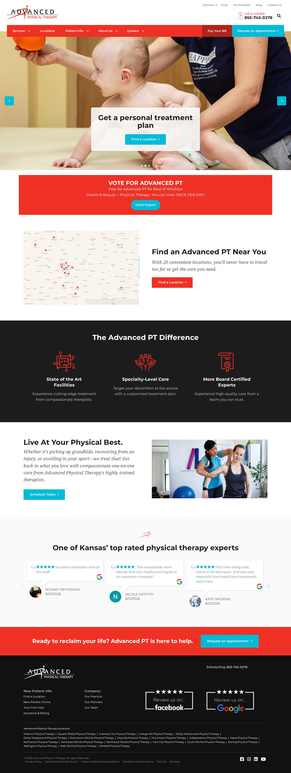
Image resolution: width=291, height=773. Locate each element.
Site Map (175, 761)
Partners (208, 5)
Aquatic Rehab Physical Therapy (77, 733)
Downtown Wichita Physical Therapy (92, 737)
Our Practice (93, 696)
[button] (142, 166)
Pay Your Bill (217, 31)
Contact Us (274, 5)
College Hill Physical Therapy (156, 733)
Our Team (91, 707)
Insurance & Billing (36, 713)
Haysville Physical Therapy (132, 737)
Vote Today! (145, 205)
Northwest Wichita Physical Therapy (128, 741)
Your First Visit (34, 707)
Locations (47, 31)
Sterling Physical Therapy (243, 741)
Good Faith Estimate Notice (61, 761)
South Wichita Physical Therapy (206, 741)
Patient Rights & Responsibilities (100, 761)
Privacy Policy (33, 761)
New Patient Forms (37, 702)
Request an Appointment (257, 31)
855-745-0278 (237, 667)
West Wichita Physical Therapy (78, 745)
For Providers (242, 5)
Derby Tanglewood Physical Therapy (45, 737)
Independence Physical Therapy (208, 737)
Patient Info (75, 31)
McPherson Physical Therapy (41, 741)
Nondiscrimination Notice (138, 761)
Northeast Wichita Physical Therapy (82, 741)
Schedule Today (43, 494)
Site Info (161, 761)
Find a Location (144, 139)
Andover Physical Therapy (39, 733)
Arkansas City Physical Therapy (117, 733)
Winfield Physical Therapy (115, 745)
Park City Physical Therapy (168, 741)
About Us (105, 31)
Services (18, 31)
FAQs (224, 5)
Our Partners (94, 702)
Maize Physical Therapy (244, 737)
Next (268, 586)
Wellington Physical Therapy (40, 745)
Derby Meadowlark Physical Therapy (197, 733)
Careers (133, 31)
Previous (23, 586)
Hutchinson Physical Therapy (168, 737)
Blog (259, 5)
